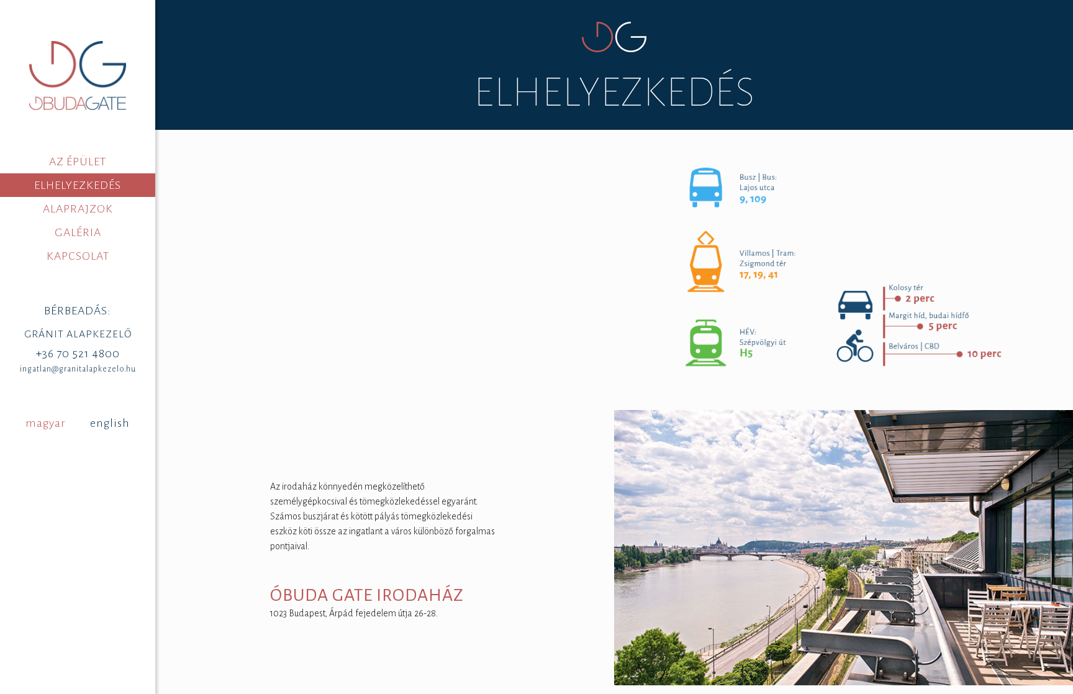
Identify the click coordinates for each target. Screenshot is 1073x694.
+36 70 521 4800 (78, 353)
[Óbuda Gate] (77, 74)
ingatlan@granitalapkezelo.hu (78, 369)
